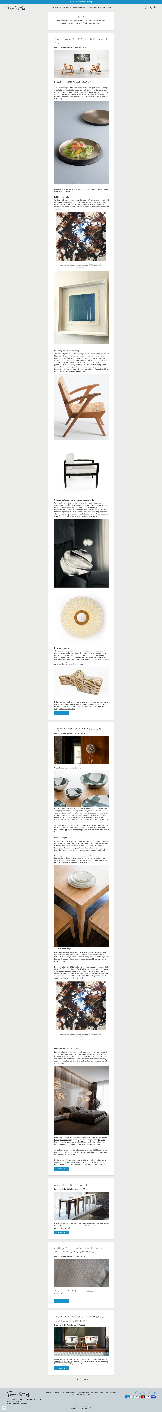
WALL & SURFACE (94, 8)
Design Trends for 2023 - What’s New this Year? (81, 41)
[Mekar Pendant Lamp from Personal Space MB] (81, 587)
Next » (85, 1379)
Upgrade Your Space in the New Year (77, 729)
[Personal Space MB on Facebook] (140, 1393)
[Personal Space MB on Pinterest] (154, 1393)
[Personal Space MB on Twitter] (135, 1393)
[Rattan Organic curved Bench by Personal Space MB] (81, 696)
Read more (61, 713)
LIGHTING (66, 8)
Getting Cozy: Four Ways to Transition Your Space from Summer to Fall (78, 1250)
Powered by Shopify (81, 1406)
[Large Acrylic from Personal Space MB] (81, 269)
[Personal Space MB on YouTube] (149, 1393)
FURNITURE (55, 8)
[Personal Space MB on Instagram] (144, 1393)
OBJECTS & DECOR (79, 8)
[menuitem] (56, 8)
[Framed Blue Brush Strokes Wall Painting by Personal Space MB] (81, 344)
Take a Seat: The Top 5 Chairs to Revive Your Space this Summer (79, 1318)
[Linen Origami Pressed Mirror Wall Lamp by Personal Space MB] (81, 644)
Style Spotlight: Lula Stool (70, 1184)
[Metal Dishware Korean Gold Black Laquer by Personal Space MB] (81, 183)
